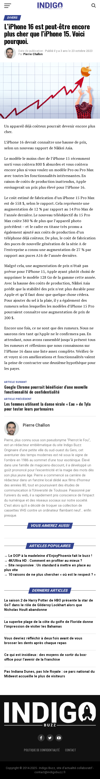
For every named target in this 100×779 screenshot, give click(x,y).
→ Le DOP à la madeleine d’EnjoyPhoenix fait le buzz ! (48, 556)
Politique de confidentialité (42, 750)
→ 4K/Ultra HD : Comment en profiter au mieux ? (43, 561)
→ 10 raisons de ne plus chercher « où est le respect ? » (50, 575)
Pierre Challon (33, 54)
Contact (70, 750)
